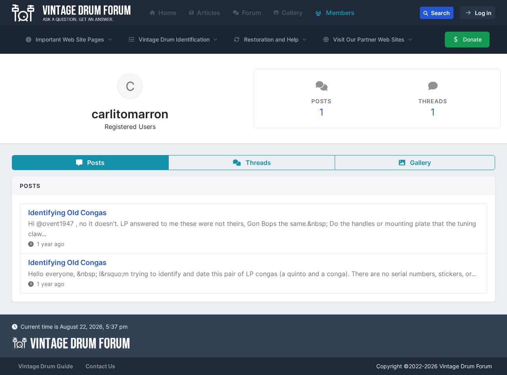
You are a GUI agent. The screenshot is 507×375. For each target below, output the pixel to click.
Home (167, 13)
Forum (251, 13)
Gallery (292, 13)
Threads (257, 163)
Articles (208, 13)
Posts (95, 163)
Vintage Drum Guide (45, 366)
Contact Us (100, 366)
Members (339, 13)
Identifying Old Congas (67, 212)
